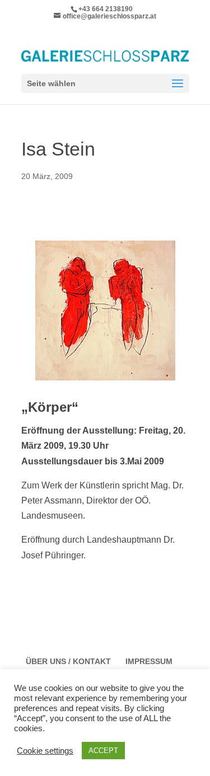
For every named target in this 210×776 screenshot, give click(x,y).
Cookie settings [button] (45, 750)
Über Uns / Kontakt (68, 661)
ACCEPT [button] (103, 750)
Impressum (148, 661)
